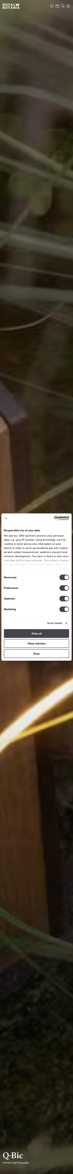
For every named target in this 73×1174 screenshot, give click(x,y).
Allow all (36, 633)
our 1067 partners (25, 535)
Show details (54, 623)
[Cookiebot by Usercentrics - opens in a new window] (54, 518)
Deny (36, 653)
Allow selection (37, 643)
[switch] (64, 588)
